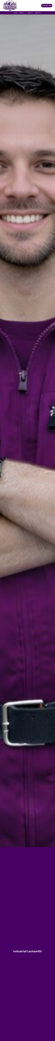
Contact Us (38, 13)
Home (15, 13)
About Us (30, 13)
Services (21, 13)
